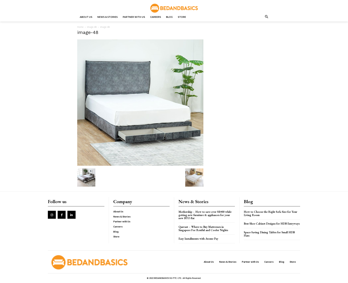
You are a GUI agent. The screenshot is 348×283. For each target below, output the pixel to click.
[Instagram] (52, 215)
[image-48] (140, 164)
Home (80, 26)
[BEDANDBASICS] (174, 8)
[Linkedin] (71, 215)
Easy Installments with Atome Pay (198, 239)
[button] (266, 17)
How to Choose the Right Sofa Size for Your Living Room (270, 213)
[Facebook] (62, 215)
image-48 (92, 26)
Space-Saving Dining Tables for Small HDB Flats (269, 233)
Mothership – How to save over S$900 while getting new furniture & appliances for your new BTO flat (205, 215)
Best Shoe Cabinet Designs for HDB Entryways (272, 223)
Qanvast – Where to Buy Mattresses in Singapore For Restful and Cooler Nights (203, 228)
